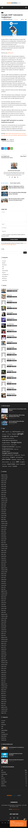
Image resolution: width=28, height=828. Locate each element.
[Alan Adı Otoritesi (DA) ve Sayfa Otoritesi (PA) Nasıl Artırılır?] (4, 200)
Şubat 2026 (3, 486)
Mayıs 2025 (3, 504)
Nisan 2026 (3, 482)
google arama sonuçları (6, 444)
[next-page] (4, 205)
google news (16, 449)
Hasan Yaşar (10, 341)
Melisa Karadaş (10, 335)
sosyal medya (11, 464)
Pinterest (19, 459)
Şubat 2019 (3, 649)
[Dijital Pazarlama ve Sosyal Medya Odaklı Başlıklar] (4, 410)
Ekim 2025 (3, 494)
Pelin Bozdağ (10, 370)
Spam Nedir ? (23, 156)
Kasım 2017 (3, 678)
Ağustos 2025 (4, 498)
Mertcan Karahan (11, 393)
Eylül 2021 (3, 589)
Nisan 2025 (3, 506)
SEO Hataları (4, 464)
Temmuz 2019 (4, 639)
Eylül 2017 (3, 682)
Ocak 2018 (3, 674)
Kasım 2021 (3, 585)
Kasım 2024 (3, 515)
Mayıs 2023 (3, 550)
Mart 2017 (3, 693)
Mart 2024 (3, 531)
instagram (12, 457)
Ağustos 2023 (4, 544)
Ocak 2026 (3, 488)
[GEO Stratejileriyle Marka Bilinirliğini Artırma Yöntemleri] (4, 194)
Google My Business (7, 449)
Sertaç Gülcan (10, 376)
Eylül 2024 (3, 519)
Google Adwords (14, 436)
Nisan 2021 (3, 598)
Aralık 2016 (3, 699)
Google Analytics (6, 442)
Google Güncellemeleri (8, 446)
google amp (12, 139)
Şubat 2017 (3, 695)
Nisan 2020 (3, 622)
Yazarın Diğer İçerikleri (15, 183)
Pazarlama (4, 264)
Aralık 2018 (3, 653)
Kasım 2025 (3, 492)
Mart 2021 (3, 600)
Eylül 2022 (3, 566)
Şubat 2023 (3, 556)
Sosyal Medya (5, 270)
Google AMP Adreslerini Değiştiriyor (8, 141)
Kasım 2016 (3, 701)
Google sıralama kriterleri (7, 455)
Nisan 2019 (3, 645)
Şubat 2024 (3, 533)
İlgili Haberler (5, 183)
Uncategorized (5, 274)
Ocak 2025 (3, 511)
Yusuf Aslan (9, 364)
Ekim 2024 (3, 517)
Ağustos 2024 (4, 521)
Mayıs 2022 (3, 573)
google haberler (18, 446)
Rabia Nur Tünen (11, 359)
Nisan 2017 (3, 691)
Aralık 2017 (3, 676)
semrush (13, 461)
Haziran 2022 (4, 571)
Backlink (7, 431)
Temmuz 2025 (4, 500)
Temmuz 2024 (4, 523)
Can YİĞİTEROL (10, 324)
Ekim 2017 (3, 680)
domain (23, 431)
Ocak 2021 (3, 604)
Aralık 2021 (3, 583)
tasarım (17, 464)
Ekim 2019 (3, 633)
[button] (2, 7)
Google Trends (17, 455)
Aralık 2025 (3, 490)
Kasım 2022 (3, 562)
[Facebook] (2, 148)
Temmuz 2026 (4, 477)
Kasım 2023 (3, 538)
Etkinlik (3, 262)
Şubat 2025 (3, 509)
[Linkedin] (15, 177)
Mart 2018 (3, 670)
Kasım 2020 (3, 608)
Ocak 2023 (3, 558)
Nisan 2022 (3, 575)
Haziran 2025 (4, 502)
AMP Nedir (10, 52)
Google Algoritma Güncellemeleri (8, 438)
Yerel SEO (10, 466)
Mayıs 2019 (3, 643)
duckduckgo (4, 434)
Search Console (5, 462)
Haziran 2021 (4, 595)
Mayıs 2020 (3, 620)
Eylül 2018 (3, 658)
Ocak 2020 (3, 627)
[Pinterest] (8, 148)
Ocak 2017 (3, 697)
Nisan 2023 (3, 552)
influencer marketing (5, 457)
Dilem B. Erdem (10, 388)
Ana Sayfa (3, 10)
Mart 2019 (3, 647)
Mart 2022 (3, 577)
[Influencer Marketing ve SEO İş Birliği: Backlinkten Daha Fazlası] (4, 188)
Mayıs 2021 (3, 596)
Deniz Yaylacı (10, 312)
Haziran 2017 (4, 687)
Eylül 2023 (3, 542)
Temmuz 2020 (4, 616)
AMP (7, 139)
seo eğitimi (22, 462)
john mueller (6, 459)
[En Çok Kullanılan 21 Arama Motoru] (4, 748)
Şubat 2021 (3, 602)
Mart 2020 (3, 624)
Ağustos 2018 (4, 660)
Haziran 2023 (4, 548)
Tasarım (3, 272)
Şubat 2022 (3, 579)
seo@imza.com (16, 809)
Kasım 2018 (3, 655)
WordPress (4, 278)
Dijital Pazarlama (16, 431)
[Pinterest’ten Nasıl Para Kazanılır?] (4, 761)
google (20, 433)
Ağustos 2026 (4, 475)
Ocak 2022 (3, 581)
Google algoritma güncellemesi (9, 440)
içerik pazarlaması (19, 457)
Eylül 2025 (3, 496)
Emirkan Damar (10, 318)
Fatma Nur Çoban (11, 353)
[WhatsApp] (11, 148)
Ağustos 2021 (4, 591)
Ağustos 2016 (4, 707)
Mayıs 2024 (3, 527)
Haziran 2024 (4, 525)
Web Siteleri (4, 276)
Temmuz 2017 (4, 685)
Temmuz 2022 (4, 569)
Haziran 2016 (4, 711)
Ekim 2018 (3, 656)
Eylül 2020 (3, 612)
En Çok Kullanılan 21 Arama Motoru (16, 747)
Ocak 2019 (3, 651)
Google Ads (5, 436)
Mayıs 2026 (3, 480)
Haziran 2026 (4, 478)
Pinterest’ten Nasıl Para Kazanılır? (16, 759)
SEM (3, 266)
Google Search (6, 451)
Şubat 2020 (3, 625)
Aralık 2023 (3, 536)
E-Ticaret (4, 261)
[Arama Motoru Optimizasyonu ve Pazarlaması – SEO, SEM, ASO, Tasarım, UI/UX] (14, 3)
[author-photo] (14, 168)
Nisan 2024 (3, 529)
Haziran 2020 (4, 618)
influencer (23, 455)
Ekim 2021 (3, 587)
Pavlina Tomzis (10, 330)
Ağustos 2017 (4, 684)
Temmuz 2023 (4, 546)
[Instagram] (13, 177)
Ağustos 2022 (4, 567)
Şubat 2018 (3, 672)
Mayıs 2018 (3, 666)
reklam (23, 459)
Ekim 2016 (3, 703)
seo (17, 461)
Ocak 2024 (3, 535)
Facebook (14, 434)
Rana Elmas (9, 301)
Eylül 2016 (3, 705)
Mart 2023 (3, 554)
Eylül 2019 (3, 635)
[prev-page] (2, 205)
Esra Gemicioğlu (10, 347)
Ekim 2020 (3, 610)
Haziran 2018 (4, 664)
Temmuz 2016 (4, 709)
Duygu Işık (9, 295)
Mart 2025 (3, 507)
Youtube (14, 466)
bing (11, 431)
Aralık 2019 (3, 629)
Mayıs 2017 (3, 689)
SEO (7, 10)
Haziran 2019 (4, 641)
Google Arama (16, 442)
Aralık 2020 (3, 606)
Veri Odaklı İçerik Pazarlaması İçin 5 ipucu (7, 157)
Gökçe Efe (9, 382)
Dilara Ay (9, 306)
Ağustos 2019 (4, 637)
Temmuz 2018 (4, 662)
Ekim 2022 (3, 564)
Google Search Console (10, 453)
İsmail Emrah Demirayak (7, 19)
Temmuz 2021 (4, 593)
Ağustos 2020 (4, 614)
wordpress (22, 464)
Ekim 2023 (3, 540)
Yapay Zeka (4, 280)
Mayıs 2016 (3, 713)
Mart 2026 (3, 484)
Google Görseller (13, 444)
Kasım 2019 (3, 631)
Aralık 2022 (3, 560)
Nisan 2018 (3, 668)
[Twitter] (5, 148)
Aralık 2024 (3, 513)
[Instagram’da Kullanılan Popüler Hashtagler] (4, 755)
